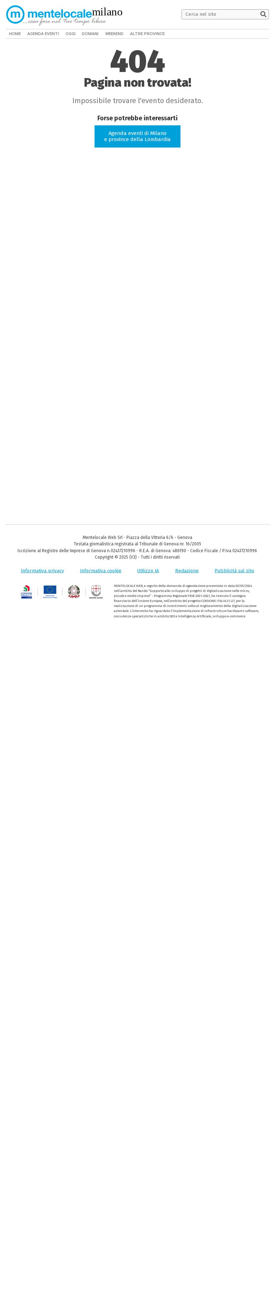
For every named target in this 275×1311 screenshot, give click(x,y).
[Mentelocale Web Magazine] (56, 14)
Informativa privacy (42, 571)
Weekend (112, 33)
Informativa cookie (100, 571)
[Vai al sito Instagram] (265, 33)
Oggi (69, 33)
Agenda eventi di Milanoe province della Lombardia (137, 136)
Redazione (187, 571)
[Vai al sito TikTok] (255, 33)
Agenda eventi (42, 33)
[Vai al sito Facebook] (246, 33)
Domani (89, 33)
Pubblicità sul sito (234, 571)
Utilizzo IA (148, 571)
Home (14, 33)
